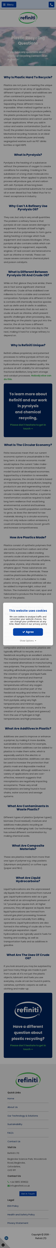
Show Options (27, 640)
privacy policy (40, 623)
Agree (29, 632)
